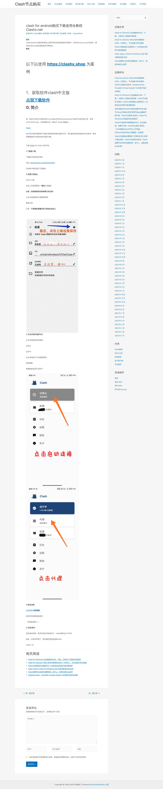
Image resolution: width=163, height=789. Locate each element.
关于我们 (143, 4)
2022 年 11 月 (120, 298)
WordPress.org (121, 389)
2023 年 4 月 (120, 280)
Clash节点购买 (28, 4)
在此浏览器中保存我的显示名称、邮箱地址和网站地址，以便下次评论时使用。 (58, 757)
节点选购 (123, 4)
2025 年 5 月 (119, 186)
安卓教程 (101, 4)
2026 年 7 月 (119, 164)
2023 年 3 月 (120, 283)
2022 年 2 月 (119, 332)
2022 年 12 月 (120, 294)
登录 (116, 378)
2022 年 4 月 (120, 324)
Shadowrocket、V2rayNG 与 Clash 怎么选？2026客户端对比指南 (53, 675)
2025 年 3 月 (120, 193)
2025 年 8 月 (119, 175)
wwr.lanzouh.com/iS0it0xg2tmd (42, 163)
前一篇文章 (28, 693)
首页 (49, 4)
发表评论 (29, 33)
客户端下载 (79, 4)
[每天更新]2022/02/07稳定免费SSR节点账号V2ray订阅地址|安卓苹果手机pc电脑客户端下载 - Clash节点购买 (131, 112)
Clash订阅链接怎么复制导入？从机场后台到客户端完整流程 (50, 666)
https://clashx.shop (66, 64)
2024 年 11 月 (120, 208)
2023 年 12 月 (120, 250)
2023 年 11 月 (120, 253)
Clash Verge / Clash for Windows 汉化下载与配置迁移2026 (50, 669)
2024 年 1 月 (119, 246)
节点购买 (68, 4)
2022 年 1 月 (119, 336)
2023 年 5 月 (120, 276)
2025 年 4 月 (120, 190)
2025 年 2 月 (119, 197)
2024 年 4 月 (120, 235)
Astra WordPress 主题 (100, 784)
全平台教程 (112, 4)
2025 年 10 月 (120, 171)
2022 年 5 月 (119, 321)
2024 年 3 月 (120, 238)
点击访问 (33, 610)
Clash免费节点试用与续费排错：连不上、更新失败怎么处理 (50, 672)
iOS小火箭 (91, 4)
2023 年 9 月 (120, 261)
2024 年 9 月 (120, 216)
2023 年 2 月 (120, 287)
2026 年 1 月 (119, 167)
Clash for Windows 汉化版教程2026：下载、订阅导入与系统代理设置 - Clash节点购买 (131, 98)
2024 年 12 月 (120, 205)
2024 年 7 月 (120, 223)
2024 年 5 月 (120, 231)
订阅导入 (133, 4)
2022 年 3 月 (120, 328)
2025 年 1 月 (119, 201)
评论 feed (118, 386)
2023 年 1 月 (119, 291)
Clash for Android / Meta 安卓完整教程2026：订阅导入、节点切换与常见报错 (57, 663)
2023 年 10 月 (120, 257)
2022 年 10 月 (120, 302)
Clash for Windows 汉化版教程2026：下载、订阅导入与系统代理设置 (54, 659)
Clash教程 (58, 4)
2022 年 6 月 (119, 317)
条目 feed (118, 382)
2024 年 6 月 (120, 227)
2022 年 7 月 (119, 313)
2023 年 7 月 (120, 268)
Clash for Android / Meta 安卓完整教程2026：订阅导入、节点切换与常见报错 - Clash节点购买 (130, 81)
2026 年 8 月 (119, 160)
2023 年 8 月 (120, 265)
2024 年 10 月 (120, 212)
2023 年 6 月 (120, 272)
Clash (28, 128)
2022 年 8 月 (119, 309)
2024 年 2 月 (120, 242)
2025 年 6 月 (119, 182)
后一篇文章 (94, 693)
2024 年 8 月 (120, 220)
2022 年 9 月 (119, 306)
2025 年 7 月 (119, 179)
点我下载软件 (38, 100)
